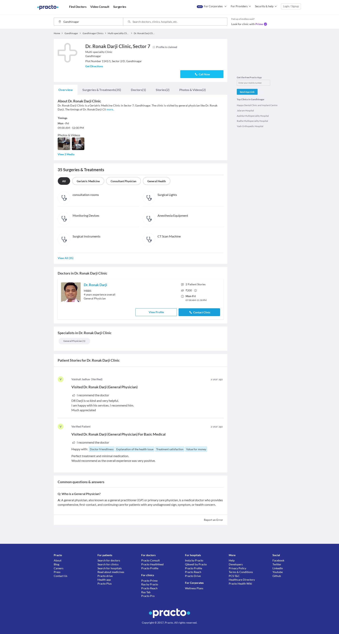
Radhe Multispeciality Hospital (252, 120)
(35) (101, 90)
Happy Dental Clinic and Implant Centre (257, 105)
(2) (163, 90)
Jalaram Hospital (245, 110)
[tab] (65, 90)
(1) (138, 90)
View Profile (156, 312)
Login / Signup (291, 6)
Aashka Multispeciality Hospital (253, 115)
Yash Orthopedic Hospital (250, 126)
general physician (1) (74, 340)
